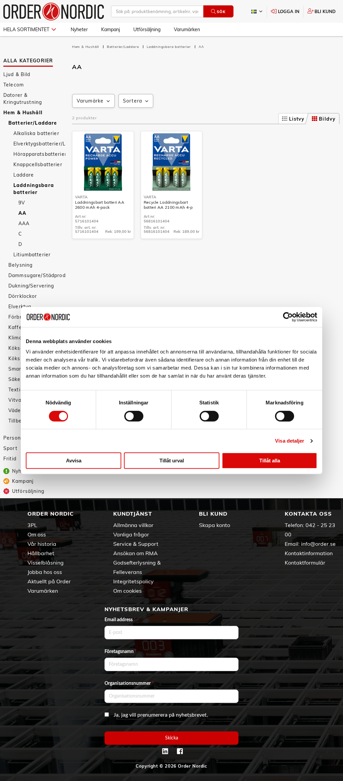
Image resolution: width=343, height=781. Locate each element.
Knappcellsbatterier (37, 164)
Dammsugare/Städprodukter (36, 275)
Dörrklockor (22, 296)
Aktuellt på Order (49, 581)
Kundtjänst (132, 513)
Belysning (20, 265)
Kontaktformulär (305, 562)
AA (22, 213)
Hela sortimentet (26, 29)
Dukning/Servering (31, 286)
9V (21, 203)
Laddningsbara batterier (33, 188)
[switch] (133, 416)
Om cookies (127, 590)
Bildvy (327, 119)
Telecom (13, 85)
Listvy (297, 119)
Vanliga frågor (131, 534)
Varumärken (187, 29)
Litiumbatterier (32, 255)
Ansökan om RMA (135, 553)
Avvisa (73, 460)
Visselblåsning (45, 562)
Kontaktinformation (309, 553)
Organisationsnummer (129, 683)
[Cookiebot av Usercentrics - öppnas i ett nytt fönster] (288, 317)
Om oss (36, 534)
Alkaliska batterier (36, 133)
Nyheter (79, 29)
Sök (221, 11)
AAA (23, 223)
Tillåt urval (171, 460)
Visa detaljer (289, 441)
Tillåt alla (269, 460)
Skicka (171, 738)
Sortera (132, 101)
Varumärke (90, 101)
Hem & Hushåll (23, 113)
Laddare (23, 175)
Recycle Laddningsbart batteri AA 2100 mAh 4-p (168, 205)
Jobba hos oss (44, 572)
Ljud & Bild (16, 74)
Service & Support (135, 543)
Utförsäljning (146, 29)
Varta (81, 197)
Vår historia (41, 543)
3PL (32, 525)
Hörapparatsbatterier (39, 154)
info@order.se (318, 543)
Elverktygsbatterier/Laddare (39, 144)
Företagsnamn (121, 651)
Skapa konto (214, 525)
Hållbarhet (40, 553)
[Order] (53, 11)
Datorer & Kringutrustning (22, 98)
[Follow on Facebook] (180, 751)
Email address (120, 619)
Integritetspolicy (133, 581)
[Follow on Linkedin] (165, 751)
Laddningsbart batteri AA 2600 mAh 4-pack (99, 205)
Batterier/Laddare (32, 123)
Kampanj (110, 29)
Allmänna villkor (133, 525)
